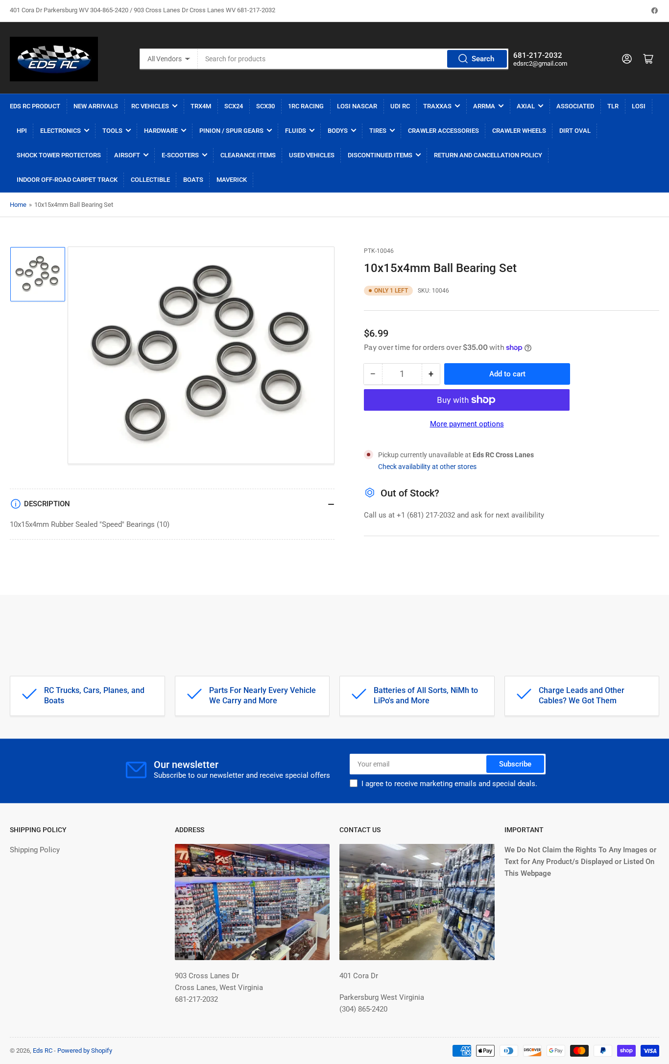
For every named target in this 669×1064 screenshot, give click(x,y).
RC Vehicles (150, 106)
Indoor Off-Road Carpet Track (67, 179)
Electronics (60, 130)
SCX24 (233, 106)
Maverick (231, 179)
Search (483, 58)
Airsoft (127, 155)
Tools (112, 130)
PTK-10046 (379, 250)
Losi (638, 106)
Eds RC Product (35, 106)
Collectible (150, 179)
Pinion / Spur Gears (231, 130)
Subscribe (515, 764)
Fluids (295, 130)
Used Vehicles (311, 155)
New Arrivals (95, 106)
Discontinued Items (380, 155)
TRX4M (201, 106)
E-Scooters (180, 155)
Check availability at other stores (427, 466)
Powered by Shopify (84, 1050)
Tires (377, 130)
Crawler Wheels (519, 130)
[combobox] (353, 59)
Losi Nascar (357, 106)
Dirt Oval (575, 130)
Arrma (484, 106)
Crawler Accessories (443, 130)
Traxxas (437, 106)
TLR (613, 106)
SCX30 (265, 106)
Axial (526, 106)
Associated (575, 106)
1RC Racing (306, 106)
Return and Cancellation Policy (488, 155)
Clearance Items (248, 155)
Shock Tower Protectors (59, 155)
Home (18, 204)
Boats (193, 179)
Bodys (338, 130)
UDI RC (400, 106)
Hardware (161, 130)
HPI (22, 130)
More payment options (467, 424)
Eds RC (42, 1050)
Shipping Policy (35, 849)
